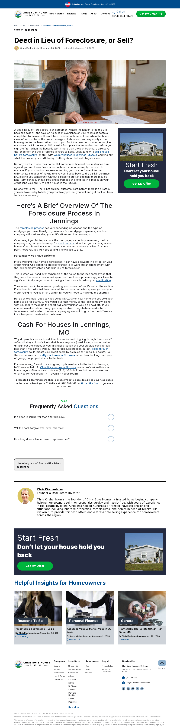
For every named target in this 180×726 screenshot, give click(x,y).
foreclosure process (32, 228)
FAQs (84, 14)
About (94, 14)
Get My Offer (148, 13)
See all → (73, 707)
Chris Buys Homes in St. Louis (58, 367)
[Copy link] (36, 30)
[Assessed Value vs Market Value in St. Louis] (90, 608)
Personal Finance (83, 621)
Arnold (71, 699)
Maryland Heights (72, 694)
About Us (57, 666)
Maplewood (73, 702)
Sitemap (88, 673)
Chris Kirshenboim (30, 48)
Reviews (71, 14)
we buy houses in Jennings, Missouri (76, 155)
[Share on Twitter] (29, 30)
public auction (66, 243)
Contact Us (58, 680)
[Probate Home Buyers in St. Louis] (38, 608)
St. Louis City (73, 666)
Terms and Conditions (106, 670)
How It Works (56, 14)
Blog (24, 26)
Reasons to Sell (34, 26)
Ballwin (71, 683)
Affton (71, 676)
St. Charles (72, 686)
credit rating (103, 280)
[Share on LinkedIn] (32, 30)
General (127, 621)
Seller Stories (59, 673)
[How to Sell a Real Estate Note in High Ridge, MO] (142, 608)
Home (16, 26)
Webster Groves (74, 669)
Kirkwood (72, 690)
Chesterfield (73, 673)
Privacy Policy (107, 666)
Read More (23, 635)
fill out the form (90, 383)
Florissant (72, 680)
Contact (105, 14)
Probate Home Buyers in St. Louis (34, 628)
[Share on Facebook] (26, 30)
